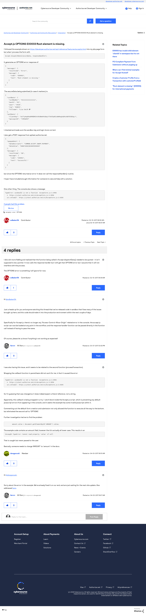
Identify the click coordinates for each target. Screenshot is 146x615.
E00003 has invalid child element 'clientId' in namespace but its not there (126, 53)
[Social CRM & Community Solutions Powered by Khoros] (139, 610)
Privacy (109, 587)
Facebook (107, 543)
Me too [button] (11, 208)
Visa (81, 587)
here (14, 488)
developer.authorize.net (114, 1)
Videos (46, 543)
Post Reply (94, 517)
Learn (46, 539)
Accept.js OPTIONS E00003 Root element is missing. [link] (85, 33)
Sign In (141, 8)
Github (105, 548)
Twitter (106, 539)
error (13, 212)
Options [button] (140, 33)
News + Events (80, 548)
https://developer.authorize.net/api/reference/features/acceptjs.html (58, 49)
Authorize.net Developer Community (90, 8)
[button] (7, 232)
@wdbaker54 (11, 299)
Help (130, 8)
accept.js (8, 212)
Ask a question (105, 21)
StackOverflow (109, 552)
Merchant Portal (20, 543)
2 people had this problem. (14, 204)
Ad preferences (124, 587)
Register (17, 539)
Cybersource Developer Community (8, 8)
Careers (77, 552)
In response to (32, 345)
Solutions (47, 548)
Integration (62, 33)
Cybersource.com (81, 539)
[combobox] (61, 21)
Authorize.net (94, 587)
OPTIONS (19, 212)
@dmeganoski (11, 475)
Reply (98, 232)
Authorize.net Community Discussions (43, 33)
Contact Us (78, 543)
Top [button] (5, 610)
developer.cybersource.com (134, 1)
